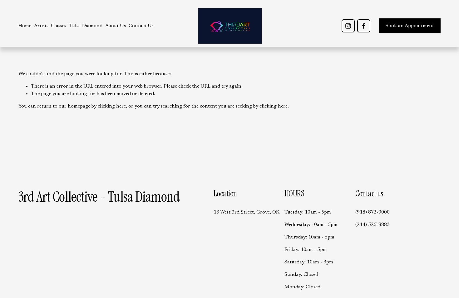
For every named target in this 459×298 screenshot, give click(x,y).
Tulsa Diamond (85, 25)
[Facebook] (363, 25)
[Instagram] (348, 25)
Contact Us (141, 25)
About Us (115, 25)
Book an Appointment (409, 25)
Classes (58, 25)
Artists (41, 25)
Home (24, 25)
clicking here (112, 106)
